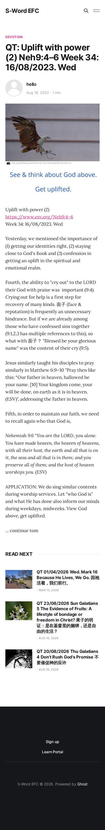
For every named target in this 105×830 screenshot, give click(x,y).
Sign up (52, 741)
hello (31, 84)
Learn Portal (52, 751)
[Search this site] (86, 11)
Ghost (82, 784)
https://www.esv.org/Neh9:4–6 (39, 217)
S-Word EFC (22, 11)
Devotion (14, 37)
